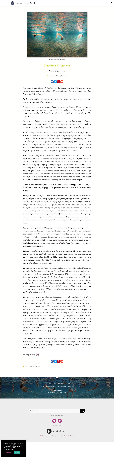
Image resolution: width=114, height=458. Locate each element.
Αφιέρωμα (52, 76)
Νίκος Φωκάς (57, 390)
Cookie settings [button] (8, 452)
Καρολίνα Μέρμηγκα (34, 366)
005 (27, 366)
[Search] (82, 411)
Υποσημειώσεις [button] (29, 354)
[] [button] (37, 354)
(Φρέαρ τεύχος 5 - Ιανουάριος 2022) (57, 392)
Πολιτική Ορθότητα (61, 76)
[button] (52, 81)
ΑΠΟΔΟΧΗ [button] (17, 452)
